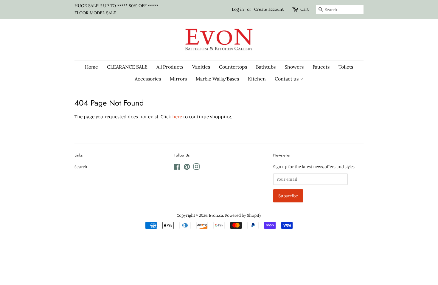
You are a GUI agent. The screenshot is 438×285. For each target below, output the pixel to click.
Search (80, 166)
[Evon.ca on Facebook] (177, 167)
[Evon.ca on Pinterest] (187, 167)
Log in (238, 9)
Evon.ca (216, 215)
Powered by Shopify (243, 215)
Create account (269, 9)
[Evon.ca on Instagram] (196, 167)
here (177, 116)
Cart (304, 9)
